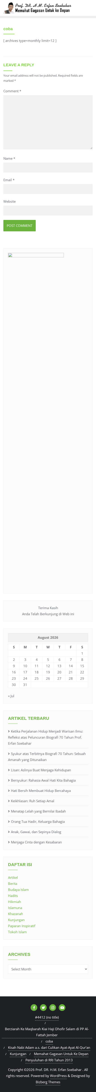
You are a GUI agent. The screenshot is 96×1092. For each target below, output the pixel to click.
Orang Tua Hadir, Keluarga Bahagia (38, 821)
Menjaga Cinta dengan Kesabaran (36, 842)
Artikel (13, 877)
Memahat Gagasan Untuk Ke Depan (61, 1053)
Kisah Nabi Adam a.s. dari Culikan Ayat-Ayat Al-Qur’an (49, 1047)
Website (9, 201)
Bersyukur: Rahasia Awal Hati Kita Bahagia (43, 780)
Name (9, 158)
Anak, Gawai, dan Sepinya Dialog (36, 832)
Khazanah (15, 913)
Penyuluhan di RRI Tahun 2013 (49, 1060)
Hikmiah (14, 901)
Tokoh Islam (17, 932)
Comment (12, 91)
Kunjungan (16, 920)
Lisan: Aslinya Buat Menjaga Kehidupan (41, 770)
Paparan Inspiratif (21, 926)
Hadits (13, 895)
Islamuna (15, 907)
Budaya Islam (18, 889)
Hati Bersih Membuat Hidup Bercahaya (41, 790)
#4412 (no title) (47, 1017)
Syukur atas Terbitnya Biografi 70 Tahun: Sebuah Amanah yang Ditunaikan (47, 756)
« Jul (11, 696)
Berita (12, 883)
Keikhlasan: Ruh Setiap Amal (32, 801)
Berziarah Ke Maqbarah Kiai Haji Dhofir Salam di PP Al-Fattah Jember (47, 1032)
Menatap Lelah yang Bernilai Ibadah (38, 811)
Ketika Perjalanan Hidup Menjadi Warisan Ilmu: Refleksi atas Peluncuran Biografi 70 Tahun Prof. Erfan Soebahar (45, 737)
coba (49, 1041)
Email (9, 180)
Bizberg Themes (48, 1082)
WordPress (58, 1075)
